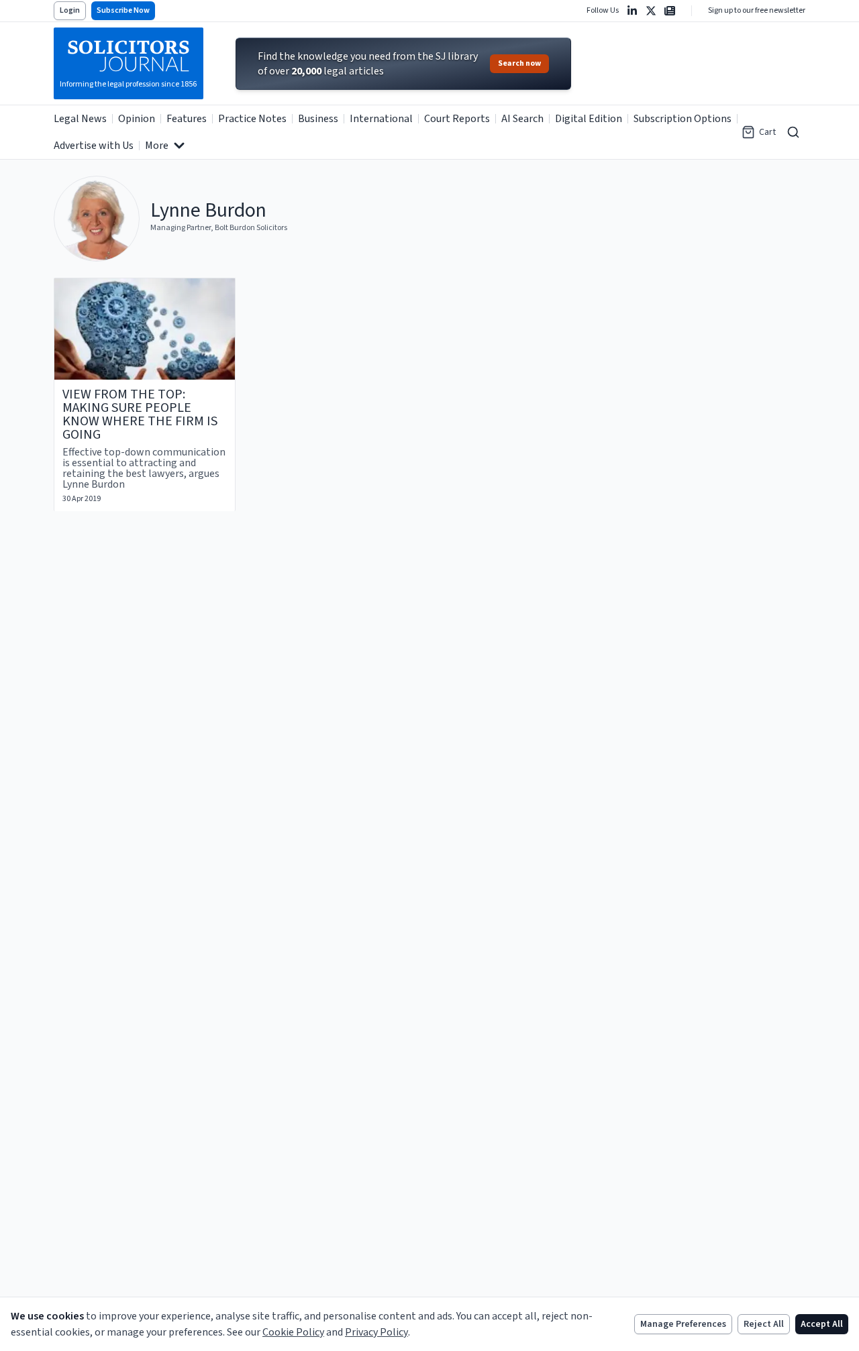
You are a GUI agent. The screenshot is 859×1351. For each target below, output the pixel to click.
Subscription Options (682, 118)
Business (318, 118)
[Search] (793, 132)
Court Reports (457, 118)
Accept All (822, 1324)
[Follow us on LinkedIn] (632, 10)
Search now (519, 63)
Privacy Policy (376, 1332)
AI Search (522, 118)
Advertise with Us (94, 145)
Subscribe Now (123, 10)
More (156, 145)
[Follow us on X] (651, 10)
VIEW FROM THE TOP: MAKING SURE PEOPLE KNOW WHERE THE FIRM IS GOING (139, 414)
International (381, 118)
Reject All (764, 1324)
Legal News (80, 118)
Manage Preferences (683, 1324)
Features (186, 118)
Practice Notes (252, 118)
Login (70, 10)
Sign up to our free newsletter (756, 10)
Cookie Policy (293, 1332)
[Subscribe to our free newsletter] (669, 10)
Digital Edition (588, 118)
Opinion (136, 118)
